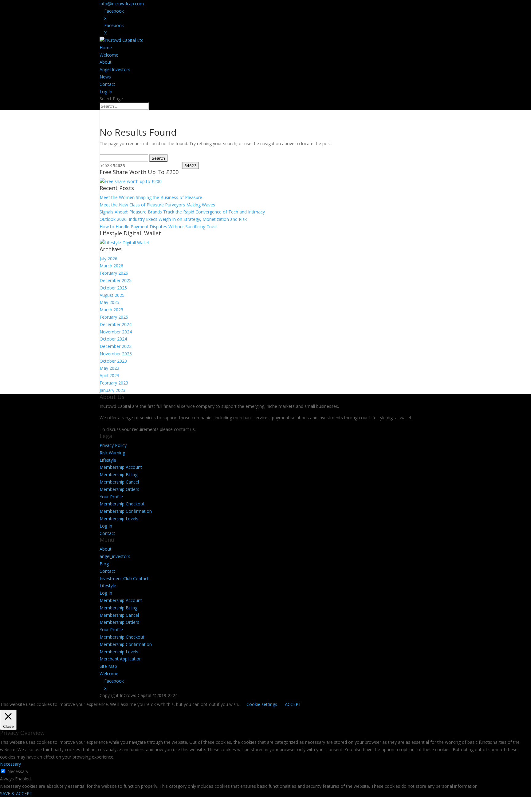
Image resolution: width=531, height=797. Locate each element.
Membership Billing (118, 474)
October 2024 (113, 339)
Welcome (109, 55)
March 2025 (111, 310)
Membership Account (121, 467)
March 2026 (111, 266)
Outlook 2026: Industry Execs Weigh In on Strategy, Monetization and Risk (173, 219)
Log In (106, 91)
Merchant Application (121, 659)
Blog (104, 564)
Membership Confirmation (126, 511)
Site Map (108, 666)
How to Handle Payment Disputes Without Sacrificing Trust (158, 226)
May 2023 (109, 368)
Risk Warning (112, 453)
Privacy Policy (113, 445)
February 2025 (114, 317)
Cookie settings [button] (261, 704)
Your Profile (111, 497)
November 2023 (116, 354)
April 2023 (109, 375)
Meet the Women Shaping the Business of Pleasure (151, 197)
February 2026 (114, 273)
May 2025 (109, 302)
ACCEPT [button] (293, 704)
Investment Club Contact (124, 578)
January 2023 (112, 390)
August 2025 (112, 295)
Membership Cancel (119, 482)
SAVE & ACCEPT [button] (16, 793)
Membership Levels (119, 518)
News (105, 77)
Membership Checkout (122, 504)
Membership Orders (119, 489)
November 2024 (116, 332)
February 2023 (114, 383)
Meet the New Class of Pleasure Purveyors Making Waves (157, 205)
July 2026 (108, 258)
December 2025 (116, 280)
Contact (107, 84)
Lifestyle (108, 460)
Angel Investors (115, 69)
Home (106, 47)
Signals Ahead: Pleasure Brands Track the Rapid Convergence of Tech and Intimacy (182, 212)
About (106, 62)
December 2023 (116, 346)
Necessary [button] (10, 764)
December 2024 (116, 324)
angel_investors (115, 556)
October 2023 (113, 361)
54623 (106, 165)
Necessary (17, 771)
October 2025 (113, 288)
